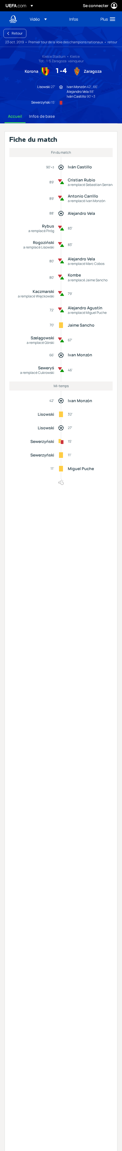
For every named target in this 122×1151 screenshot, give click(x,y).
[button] (38, 19)
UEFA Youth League (13, 19)
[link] (74, 19)
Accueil (15, 116)
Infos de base (42, 116)
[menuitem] (44, 19)
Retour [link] (17, 33)
